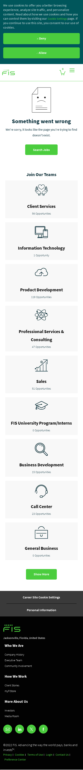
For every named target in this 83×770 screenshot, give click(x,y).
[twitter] (31, 729)
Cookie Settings (57, 18)
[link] (9, 72)
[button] (41, 574)
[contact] (7, 729)
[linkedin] (19, 729)
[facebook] (43, 729)
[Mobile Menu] (72, 70)
